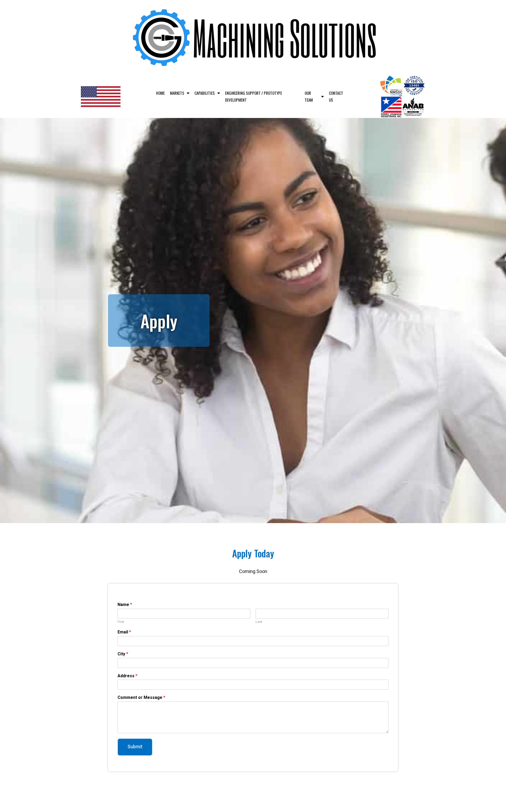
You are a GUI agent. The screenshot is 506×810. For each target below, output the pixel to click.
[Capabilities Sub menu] (218, 93)
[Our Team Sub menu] (322, 96)
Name (125, 605)
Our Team (309, 96)
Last (259, 622)
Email (124, 632)
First (121, 622)
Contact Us (336, 96)
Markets (177, 93)
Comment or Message (141, 697)
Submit (135, 746)
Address (127, 676)
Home (160, 93)
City (123, 654)
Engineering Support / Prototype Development (253, 96)
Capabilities (204, 93)
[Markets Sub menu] (188, 93)
